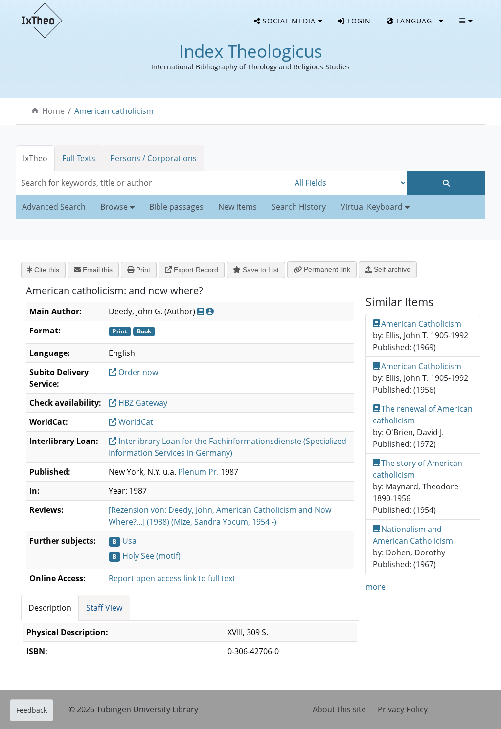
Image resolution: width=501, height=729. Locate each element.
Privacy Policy (403, 709)
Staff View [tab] (104, 607)
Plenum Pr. (198, 471)
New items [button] (237, 206)
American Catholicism (421, 323)
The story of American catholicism (418, 469)
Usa (129, 540)
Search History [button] (299, 206)
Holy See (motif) (151, 556)
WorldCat (134, 422)
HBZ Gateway (141, 403)
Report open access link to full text (172, 578)
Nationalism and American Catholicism (413, 535)
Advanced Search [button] (54, 206)
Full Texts (78, 158)
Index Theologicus (250, 51)
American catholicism (114, 111)
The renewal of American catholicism (423, 414)
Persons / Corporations (153, 158)
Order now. (138, 372)
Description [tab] (49, 607)
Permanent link (326, 269)
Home (53, 111)
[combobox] (153, 183)
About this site (339, 709)
